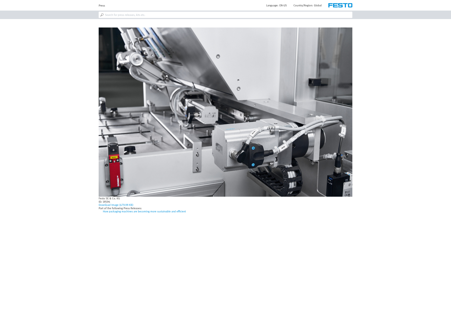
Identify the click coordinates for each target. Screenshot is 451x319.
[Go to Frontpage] (340, 5)
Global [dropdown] (318, 5)
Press (102, 5)
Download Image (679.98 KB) (116, 205)
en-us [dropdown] (283, 5)
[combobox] (225, 15)
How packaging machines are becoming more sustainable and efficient (144, 211)
